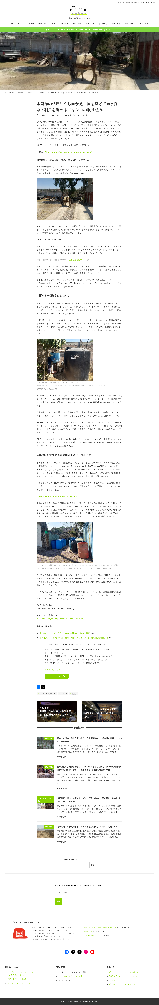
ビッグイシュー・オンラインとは (20, 972)
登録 (58, 901)
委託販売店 (88, 931)
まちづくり (59, 115)
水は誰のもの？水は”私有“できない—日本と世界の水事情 (64, 633)
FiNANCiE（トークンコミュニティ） (123, 976)
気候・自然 (85, 115)
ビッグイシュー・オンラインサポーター (124, 972)
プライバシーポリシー (17, 975)
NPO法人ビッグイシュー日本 (18, 983)
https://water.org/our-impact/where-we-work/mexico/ (60, 618)
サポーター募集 (131, 2)
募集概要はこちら (52, 669)
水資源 (74, 694)
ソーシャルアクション (47, 694)
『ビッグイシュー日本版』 (17, 979)
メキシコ (63, 694)
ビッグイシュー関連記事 (147, 2)
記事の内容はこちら (91, 935)
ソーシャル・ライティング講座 (70, 976)
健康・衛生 (72, 115)
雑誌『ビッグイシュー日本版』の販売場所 (100, 927)
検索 (92, 865)
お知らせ (121, 2)
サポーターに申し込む (56, 676)
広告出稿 (112, 980)
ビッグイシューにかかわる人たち (122, 984)
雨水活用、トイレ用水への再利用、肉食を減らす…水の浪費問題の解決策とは (73, 637)
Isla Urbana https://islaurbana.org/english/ (58, 496)
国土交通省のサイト (77, 259)
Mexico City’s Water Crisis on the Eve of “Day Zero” (68, 151)
